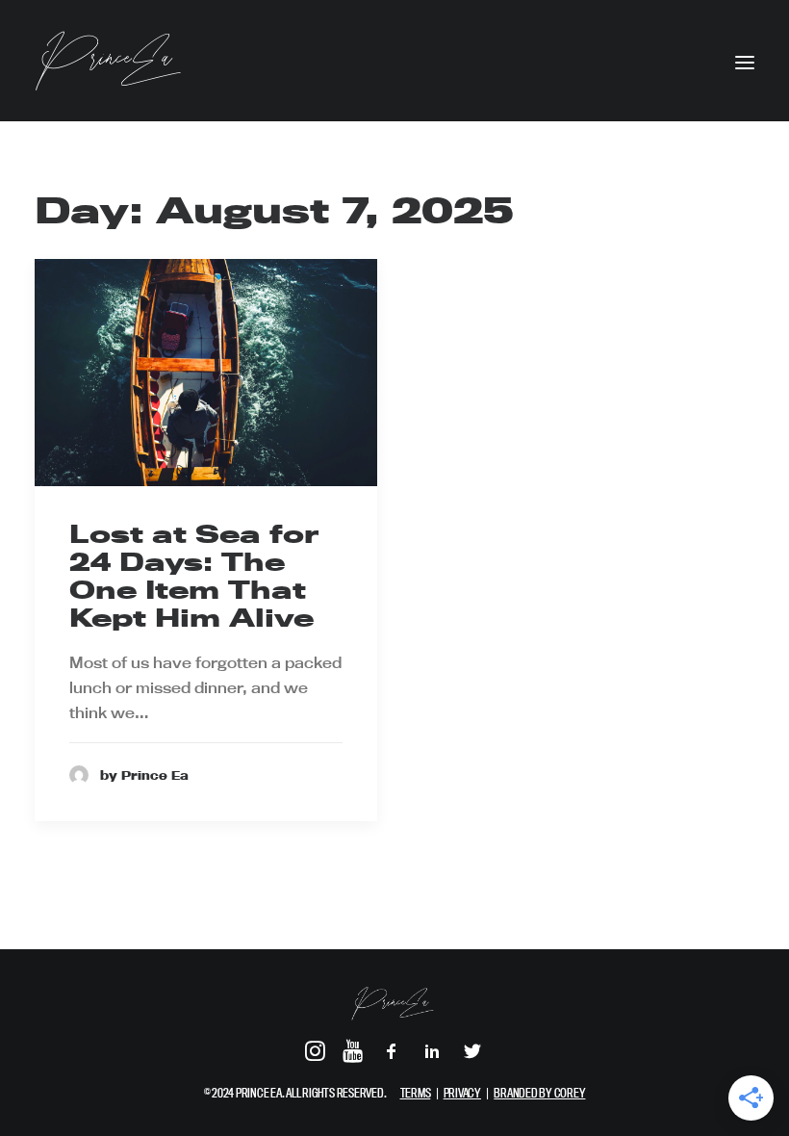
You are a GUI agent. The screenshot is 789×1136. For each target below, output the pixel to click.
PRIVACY (462, 1092)
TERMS (415, 1092)
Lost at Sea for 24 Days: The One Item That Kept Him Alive (193, 575)
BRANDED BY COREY (539, 1092)
